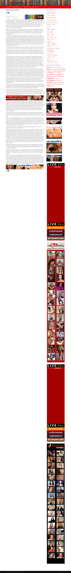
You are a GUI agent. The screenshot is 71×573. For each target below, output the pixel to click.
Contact (64, 571)
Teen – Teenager (50, 53)
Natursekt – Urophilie (50, 34)
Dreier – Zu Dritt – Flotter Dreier (52, 22)
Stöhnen (52, 84)
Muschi (48, 76)
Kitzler (52, 74)
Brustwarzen (58, 67)
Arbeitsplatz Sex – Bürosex (51, 12)
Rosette (57, 78)
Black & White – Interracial (51, 17)
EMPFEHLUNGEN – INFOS (29, 7)
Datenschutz (60, 571)
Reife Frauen (49, 41)
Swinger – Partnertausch (51, 51)
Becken (51, 67)
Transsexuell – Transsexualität (52, 55)
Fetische (48, 27)
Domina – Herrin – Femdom (51, 20)
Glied (56, 72)
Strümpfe (48, 84)
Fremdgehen (58, 71)
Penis (55, 78)
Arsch (48, 67)
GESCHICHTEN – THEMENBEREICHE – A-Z (14, 7)
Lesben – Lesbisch (50, 32)
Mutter (52, 76)
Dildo (51, 69)
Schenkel (55, 80)
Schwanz (49, 82)
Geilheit (51, 72)
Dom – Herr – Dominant (51, 18)
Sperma (62, 82)
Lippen (59, 74)
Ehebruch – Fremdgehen (51, 24)
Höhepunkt (59, 72)
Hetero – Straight (50, 31)
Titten (56, 84)
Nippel (61, 76)
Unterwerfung (60, 84)
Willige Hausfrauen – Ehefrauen (52, 62)
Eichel (63, 69)
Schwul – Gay (49, 46)
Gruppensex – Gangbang (51, 29)
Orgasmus (50, 78)
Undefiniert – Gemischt (51, 56)
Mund (62, 74)
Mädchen (55, 76)
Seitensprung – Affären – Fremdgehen (53, 48)
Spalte (59, 82)
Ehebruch (59, 69)
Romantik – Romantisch (51, 43)
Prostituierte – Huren (50, 39)
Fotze (54, 71)
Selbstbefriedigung (50, 49)
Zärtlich (52, 86)
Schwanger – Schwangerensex (52, 44)
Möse (59, 76)
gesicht (54, 72)
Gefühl (47, 72)
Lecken (55, 74)
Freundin (63, 71)
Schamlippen (50, 80)
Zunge (48, 86)
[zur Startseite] (18, 3)
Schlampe (59, 80)
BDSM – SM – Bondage (51, 13)
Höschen (48, 74)
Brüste (48, 69)
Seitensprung (55, 82)
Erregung (48, 71)
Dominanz (54, 69)
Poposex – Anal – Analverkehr (52, 37)
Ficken (52, 71)
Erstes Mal (49, 25)
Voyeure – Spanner (50, 60)
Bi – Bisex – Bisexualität (51, 15)
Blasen (54, 67)
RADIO (37, 7)
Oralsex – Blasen (50, 36)
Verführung (49, 58)
